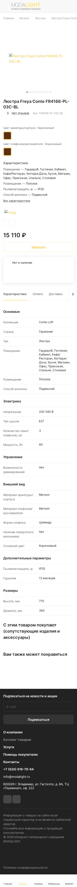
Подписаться (38, 719)
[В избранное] (7, 118)
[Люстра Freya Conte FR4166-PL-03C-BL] (38, 58)
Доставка (55, 294)
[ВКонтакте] (7, 799)
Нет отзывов (20, 113)
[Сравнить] (16, 118)
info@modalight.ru (16, 777)
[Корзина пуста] (70, 6)
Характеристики (14, 294)
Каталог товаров (17, 740)
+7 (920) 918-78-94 (18, 769)
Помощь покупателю (20, 754)
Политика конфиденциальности (25, 867)
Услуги (8, 747)
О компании (13, 732)
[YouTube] (16, 799)
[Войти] (61, 6)
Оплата (38, 294)
